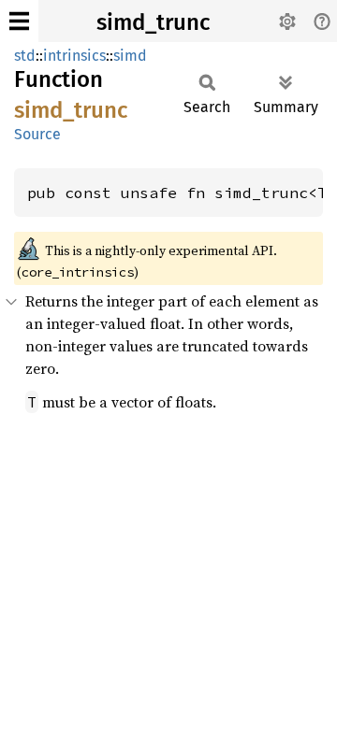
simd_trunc (153, 22)
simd (130, 55)
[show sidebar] (19, 21)
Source (37, 134)
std (25, 55)
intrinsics (74, 55)
